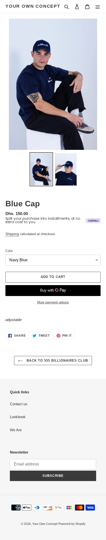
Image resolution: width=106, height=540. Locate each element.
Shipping (12, 234)
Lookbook (18, 417)
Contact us (18, 404)
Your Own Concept (32, 6)
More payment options (53, 302)
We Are (16, 430)
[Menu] (97, 6)
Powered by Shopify (71, 524)
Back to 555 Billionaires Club (56, 360)
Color (9, 251)
